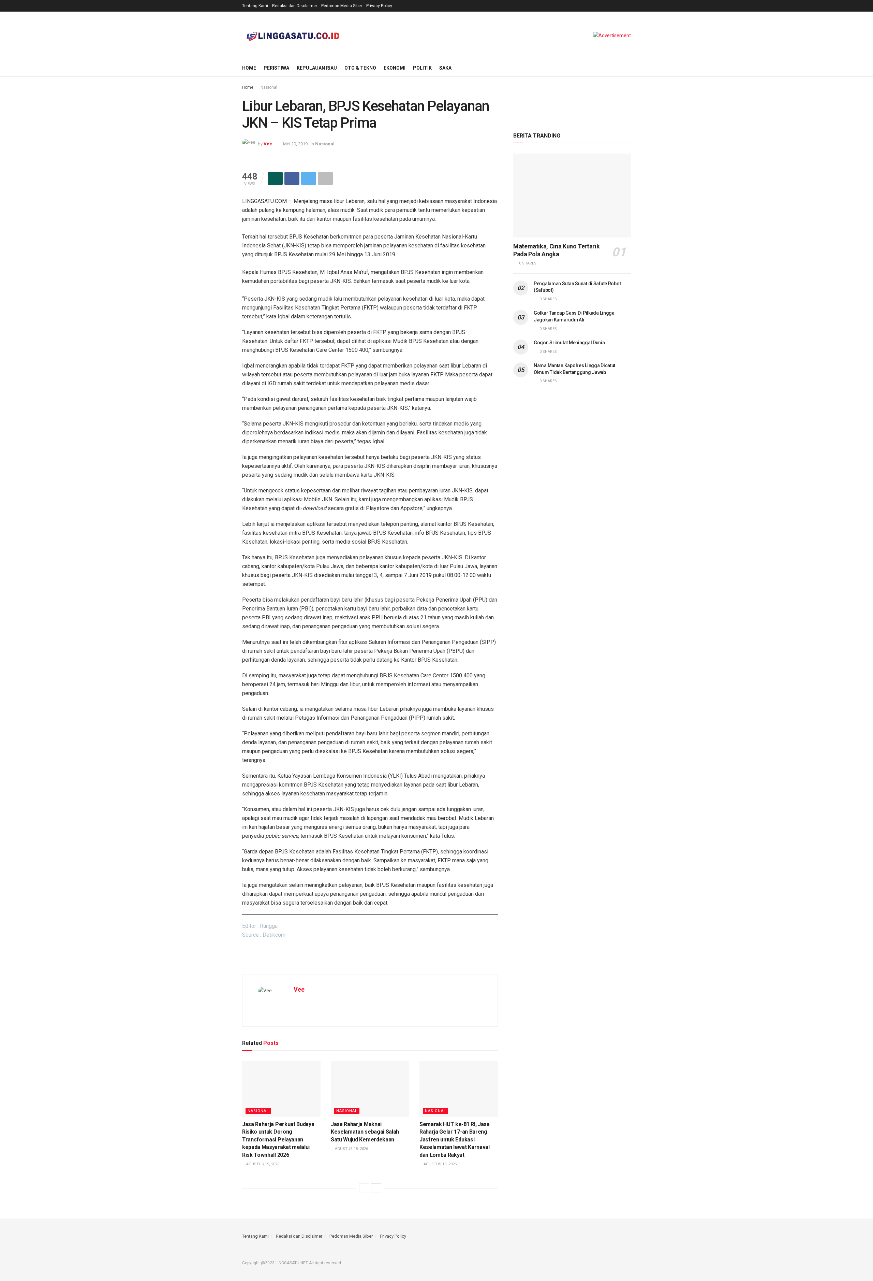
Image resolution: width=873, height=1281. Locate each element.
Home (249, 68)
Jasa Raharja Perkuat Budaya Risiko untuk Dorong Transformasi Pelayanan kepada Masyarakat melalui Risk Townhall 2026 (278, 1139)
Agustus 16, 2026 (440, 1164)
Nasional (269, 87)
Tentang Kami (255, 5)
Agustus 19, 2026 (262, 1164)
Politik (422, 68)
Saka (445, 68)
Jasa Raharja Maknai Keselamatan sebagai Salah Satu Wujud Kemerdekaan (365, 1132)
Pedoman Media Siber (341, 5)
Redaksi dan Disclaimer (294, 5)
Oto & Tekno (360, 68)
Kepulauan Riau (317, 68)
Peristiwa (276, 68)
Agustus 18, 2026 (351, 1149)
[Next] (376, 1188)
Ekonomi (394, 68)
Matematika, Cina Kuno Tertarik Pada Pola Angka (556, 250)
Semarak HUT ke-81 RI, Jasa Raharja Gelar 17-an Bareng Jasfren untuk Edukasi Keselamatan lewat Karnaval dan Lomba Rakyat (454, 1139)
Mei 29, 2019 (295, 143)
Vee (268, 143)
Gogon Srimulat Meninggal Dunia (569, 342)
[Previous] (364, 1188)
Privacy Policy (379, 5)
